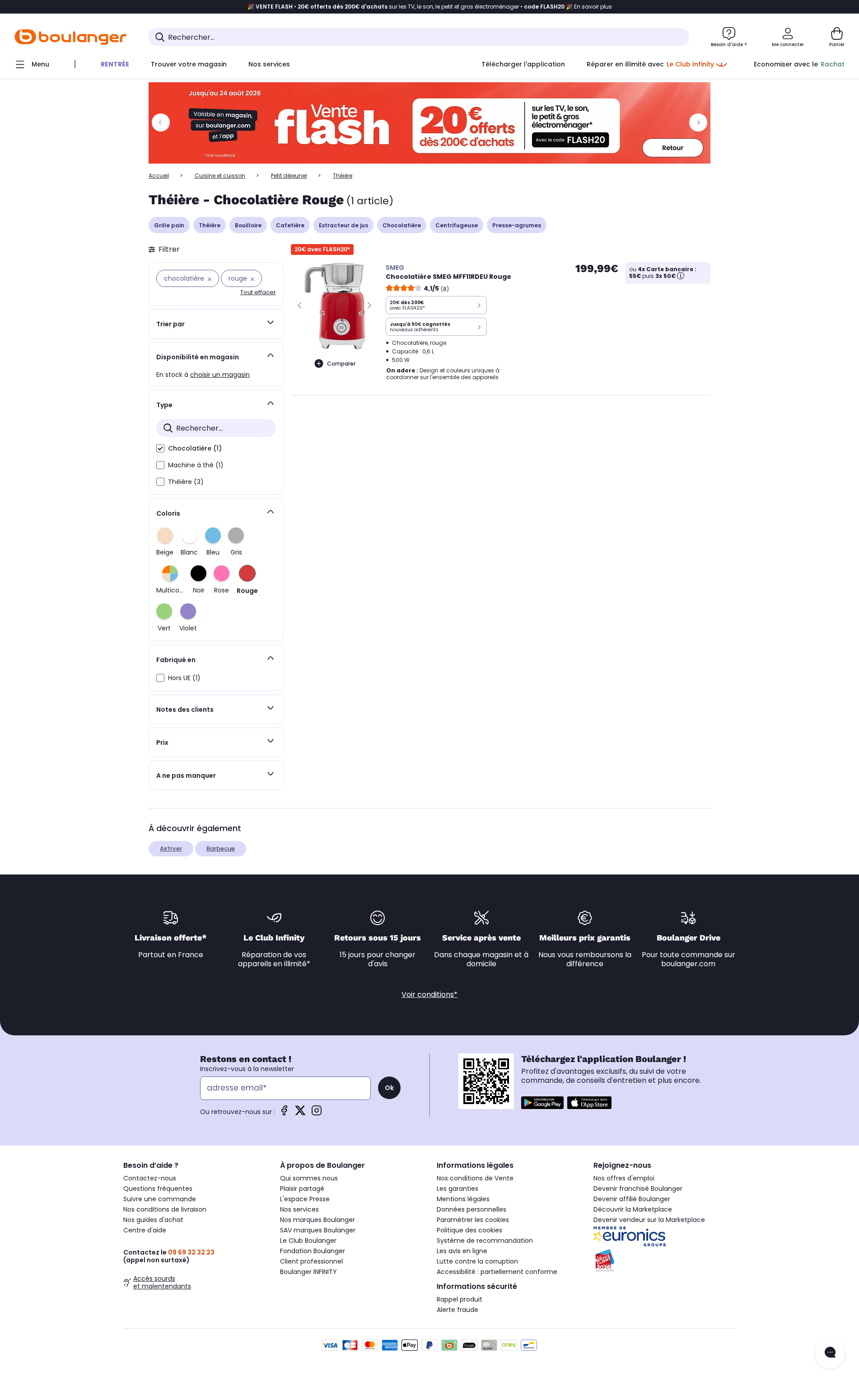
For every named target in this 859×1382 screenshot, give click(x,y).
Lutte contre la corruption (477, 1261)
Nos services (299, 1209)
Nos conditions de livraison (164, 1209)
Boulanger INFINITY (308, 1271)
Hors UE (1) (184, 677)
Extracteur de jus (343, 225)
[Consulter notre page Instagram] (316, 1113)
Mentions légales (463, 1198)
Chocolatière (402, 225)
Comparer (341, 363)
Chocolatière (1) (195, 448)
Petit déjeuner (289, 175)
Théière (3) (186, 481)
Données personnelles (471, 1209)
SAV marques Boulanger (317, 1230)
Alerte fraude (457, 1309)
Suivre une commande (159, 1198)
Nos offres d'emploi (623, 1178)
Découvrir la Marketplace (632, 1209)
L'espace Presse (305, 1198)
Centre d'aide (144, 1230)
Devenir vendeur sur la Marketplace (649, 1219)
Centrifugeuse (456, 225)
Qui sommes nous (309, 1178)
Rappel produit (459, 1299)
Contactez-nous (149, 1178)
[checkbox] (160, 448)
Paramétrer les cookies (473, 1219)
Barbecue (220, 848)
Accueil (159, 175)
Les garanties (457, 1188)
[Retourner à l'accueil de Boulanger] (70, 37)
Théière (209, 225)
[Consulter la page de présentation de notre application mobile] (542, 1102)
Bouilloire (248, 225)
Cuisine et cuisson (220, 175)
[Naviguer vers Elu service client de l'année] (664, 1260)
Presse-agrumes (516, 225)
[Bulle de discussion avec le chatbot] (830, 1353)
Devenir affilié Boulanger (631, 1198)
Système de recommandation (485, 1240)
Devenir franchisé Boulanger (637, 1188)
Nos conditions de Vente (475, 1178)
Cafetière (290, 225)
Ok (389, 1087)
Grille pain (169, 225)
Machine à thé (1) (196, 465)
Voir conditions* (429, 994)
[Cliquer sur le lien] (429, 123)
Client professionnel (311, 1261)
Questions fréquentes (157, 1188)
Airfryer (171, 848)
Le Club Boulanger (308, 1240)
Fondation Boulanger (312, 1250)
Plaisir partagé (302, 1188)
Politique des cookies (469, 1230)
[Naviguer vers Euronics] (664, 1236)
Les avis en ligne (462, 1250)
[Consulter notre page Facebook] (284, 1113)
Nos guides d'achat (153, 1219)
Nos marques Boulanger (317, 1219)
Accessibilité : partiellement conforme (497, 1271)
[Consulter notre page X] (300, 1113)
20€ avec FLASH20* (322, 249)
